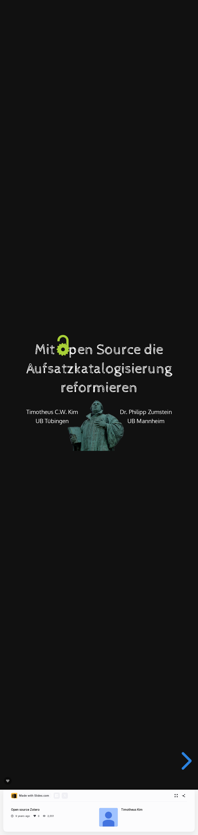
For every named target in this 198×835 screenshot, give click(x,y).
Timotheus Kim (132, 809)
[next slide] (185, 761)
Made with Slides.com (34, 795)
